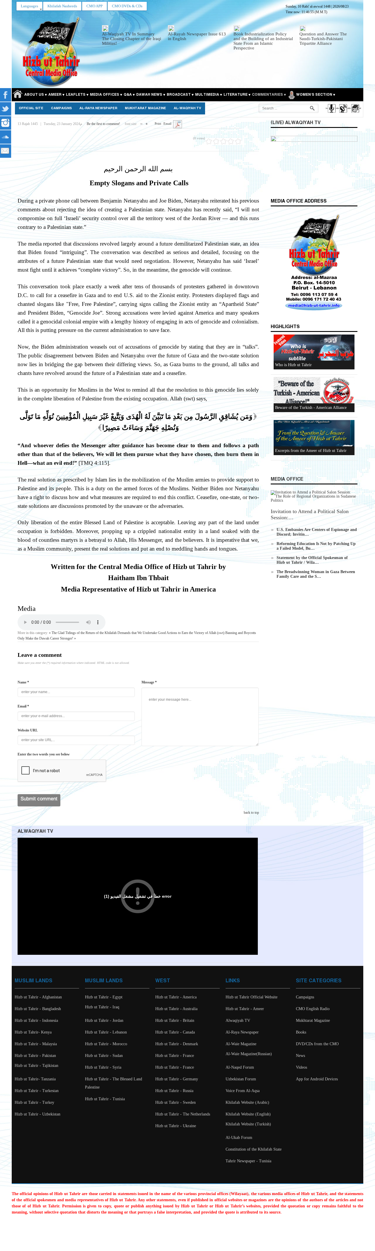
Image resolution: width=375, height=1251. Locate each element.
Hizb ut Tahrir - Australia (176, 1009)
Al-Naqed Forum (240, 1067)
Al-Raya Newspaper (98, 108)
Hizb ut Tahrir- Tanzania (35, 1079)
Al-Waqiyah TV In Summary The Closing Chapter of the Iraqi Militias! (131, 39)
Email (167, 123)
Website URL (28, 730)
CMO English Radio (313, 1009)
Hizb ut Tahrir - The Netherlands (182, 1114)
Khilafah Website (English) (248, 1114)
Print (158, 123)
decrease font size (141, 122)
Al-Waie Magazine (241, 1044)
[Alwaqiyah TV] (343, 114)
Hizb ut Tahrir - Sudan (104, 1055)
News (300, 1055)
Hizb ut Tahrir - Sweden (175, 1102)
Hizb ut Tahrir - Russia (174, 1091)
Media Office (287, 479)
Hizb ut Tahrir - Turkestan (37, 1091)
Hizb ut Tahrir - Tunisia (105, 1099)
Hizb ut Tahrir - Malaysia (36, 1044)
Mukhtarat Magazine (145, 108)
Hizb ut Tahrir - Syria (103, 1067)
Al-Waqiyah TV (187, 108)
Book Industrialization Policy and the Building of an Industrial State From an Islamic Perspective (263, 41)
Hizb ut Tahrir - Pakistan (35, 1055)
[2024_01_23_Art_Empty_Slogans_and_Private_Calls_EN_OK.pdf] (177, 124)
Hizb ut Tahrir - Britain (174, 1020)
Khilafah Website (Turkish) (248, 1124)
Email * (23, 706)
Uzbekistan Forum (241, 1079)
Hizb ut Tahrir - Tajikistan (36, 1065)
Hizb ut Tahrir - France (174, 1055)
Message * (149, 682)
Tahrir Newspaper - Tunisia (248, 1161)
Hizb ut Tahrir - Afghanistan (38, 997)
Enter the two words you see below (44, 754)
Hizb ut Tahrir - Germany (176, 1079)
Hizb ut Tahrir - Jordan (104, 1020)
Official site (31, 108)
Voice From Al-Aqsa (243, 1091)
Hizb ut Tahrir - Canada (175, 1032)
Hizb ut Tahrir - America (176, 997)
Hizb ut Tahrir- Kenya (33, 1032)
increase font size (146, 122)
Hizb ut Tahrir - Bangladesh (38, 1009)
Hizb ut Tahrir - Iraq (102, 1007)
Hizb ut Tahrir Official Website (251, 997)
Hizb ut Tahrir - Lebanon (106, 1032)
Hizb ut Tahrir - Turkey (34, 1102)
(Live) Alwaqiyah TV (296, 123)
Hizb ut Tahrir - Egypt (103, 997)
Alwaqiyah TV (238, 1020)
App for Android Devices (317, 1079)
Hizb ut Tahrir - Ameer (245, 1009)
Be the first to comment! (103, 124)
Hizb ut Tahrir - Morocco (106, 1044)
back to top (251, 812)
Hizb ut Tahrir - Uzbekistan (37, 1114)
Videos (301, 1067)
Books (301, 1032)
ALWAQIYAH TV (35, 831)
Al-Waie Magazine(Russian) (249, 1054)
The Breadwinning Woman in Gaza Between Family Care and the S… (316, 574)
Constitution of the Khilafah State (254, 1149)
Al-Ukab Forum (239, 1137)
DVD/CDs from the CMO (317, 1044)
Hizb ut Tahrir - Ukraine (175, 1126)
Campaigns (61, 108)
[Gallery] (354, 114)
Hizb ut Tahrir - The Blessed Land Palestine (113, 1083)
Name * (23, 682)
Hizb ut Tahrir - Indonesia (36, 1020)
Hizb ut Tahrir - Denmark (176, 1044)
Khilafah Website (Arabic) (247, 1102)
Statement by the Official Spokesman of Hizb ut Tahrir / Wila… (312, 560)
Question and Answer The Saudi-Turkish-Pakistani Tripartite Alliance (323, 39)
